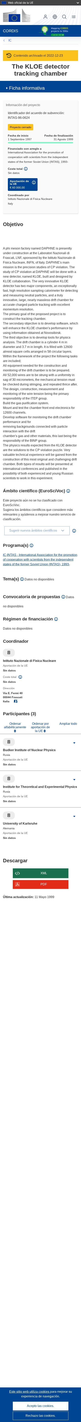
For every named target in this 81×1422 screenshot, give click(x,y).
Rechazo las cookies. (40, 1415)
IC (10, 40)
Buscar (64, 17)
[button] (55, 17)
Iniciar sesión (45, 17)
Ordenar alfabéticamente (15, 725)
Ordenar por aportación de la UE (40, 727)
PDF (43, 884)
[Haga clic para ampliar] (74, 743)
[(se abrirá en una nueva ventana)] (16, 15)
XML (43, 873)
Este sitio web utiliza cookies (29, 1391)
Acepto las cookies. (40, 1406)
